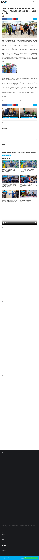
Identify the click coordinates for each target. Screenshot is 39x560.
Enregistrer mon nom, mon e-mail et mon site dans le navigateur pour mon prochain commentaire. (19, 152)
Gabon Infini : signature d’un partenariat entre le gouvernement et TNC (27, 200)
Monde (3, 541)
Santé (30, 101)
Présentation (4, 547)
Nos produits (4, 548)
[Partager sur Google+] (13, 19)
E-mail (3, 144)
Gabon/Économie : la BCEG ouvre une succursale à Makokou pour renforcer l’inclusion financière (9, 185)
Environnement (4, 537)
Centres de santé (31, 100)
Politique (3, 532)
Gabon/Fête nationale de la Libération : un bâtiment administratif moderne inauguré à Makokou (28, 185)
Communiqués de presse (6, 552)
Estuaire (7, 6)
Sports (3, 539)
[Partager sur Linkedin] (17, 19)
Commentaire (4, 128)
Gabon (36, 100)
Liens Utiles (4, 550)
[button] (30, 558)
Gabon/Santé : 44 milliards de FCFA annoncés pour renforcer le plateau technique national (9, 170)
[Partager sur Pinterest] (15, 19)
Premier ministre (26, 101)
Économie (3, 534)
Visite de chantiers (34, 101)
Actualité (4, 6)
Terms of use (23, 558)
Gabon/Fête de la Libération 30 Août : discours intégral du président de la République (27, 170)
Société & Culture (12, 6)
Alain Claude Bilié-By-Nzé (25, 100)
